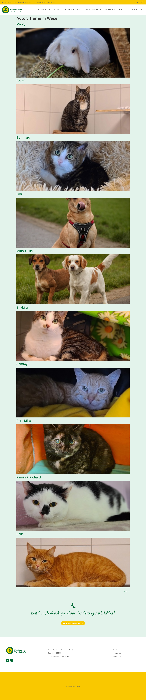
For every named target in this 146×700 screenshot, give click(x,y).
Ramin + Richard (28, 477)
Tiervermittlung (72, 10)
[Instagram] (142, 2)
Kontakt (123, 10)
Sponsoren (110, 10)
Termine (57, 10)
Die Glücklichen (93, 10)
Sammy (22, 364)
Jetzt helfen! (136, 10)
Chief (20, 81)
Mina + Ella (24, 251)
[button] (4, 695)
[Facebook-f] (137, 2)
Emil (19, 194)
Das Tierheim (44, 10)
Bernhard (23, 137)
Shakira (22, 307)
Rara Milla (23, 421)
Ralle (20, 534)
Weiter (126, 591)
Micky (20, 24)
